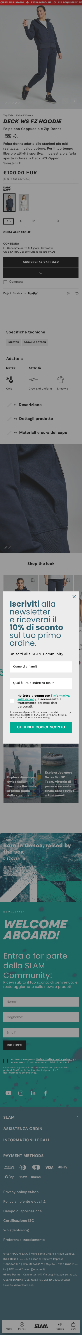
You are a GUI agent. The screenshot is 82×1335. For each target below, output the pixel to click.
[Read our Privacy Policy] (69, 713)
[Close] (74, 596)
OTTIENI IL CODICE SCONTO (41, 727)
